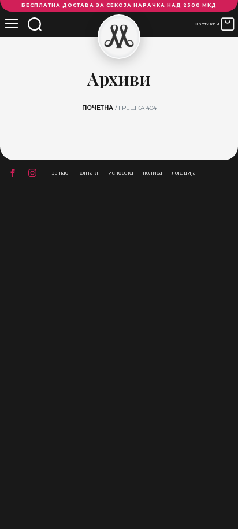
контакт (88, 172)
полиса (152, 172)
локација (184, 172)
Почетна (97, 108)
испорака (120, 172)
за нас (60, 172)
